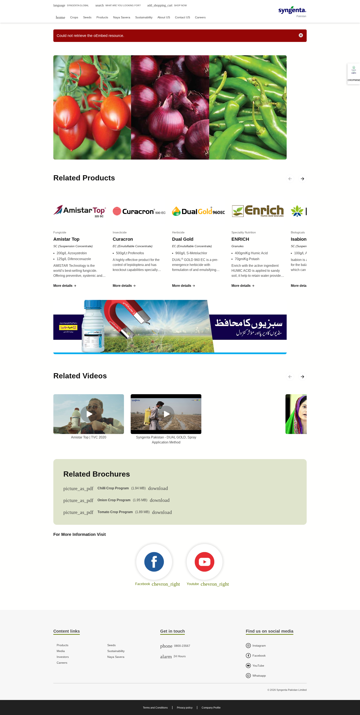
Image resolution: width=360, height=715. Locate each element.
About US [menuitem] (164, 17)
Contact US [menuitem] (182, 17)
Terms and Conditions (155, 707)
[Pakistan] (292, 10)
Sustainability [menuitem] (143, 17)
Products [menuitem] (102, 17)
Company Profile (211, 707)
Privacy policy (184, 707)
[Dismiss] (301, 35)
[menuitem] (60, 17)
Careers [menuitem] (200, 17)
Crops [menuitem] (74, 17)
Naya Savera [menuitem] (121, 17)
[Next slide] (302, 179)
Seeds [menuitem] (87, 17)
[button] (65, 285)
